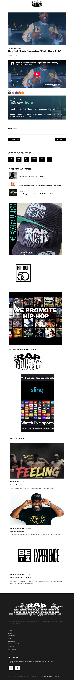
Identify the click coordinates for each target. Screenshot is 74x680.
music (15, 48)
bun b (15, 128)
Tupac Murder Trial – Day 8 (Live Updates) (32, 176)
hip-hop (10, 48)
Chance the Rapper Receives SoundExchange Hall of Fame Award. (40, 185)
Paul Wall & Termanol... (18, 485)
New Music (11, 636)
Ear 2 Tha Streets (13, 644)
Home (10, 630)
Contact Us (12, 649)
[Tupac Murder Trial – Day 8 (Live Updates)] (13, 175)
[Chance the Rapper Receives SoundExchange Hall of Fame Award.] (13, 184)
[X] (9, 92)
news (23, 528)
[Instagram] (13, 92)
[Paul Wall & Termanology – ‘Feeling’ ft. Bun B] (37, 461)
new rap (12, 481)
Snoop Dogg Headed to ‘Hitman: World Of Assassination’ (37, 194)
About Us (11, 646)
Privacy (57, 677)
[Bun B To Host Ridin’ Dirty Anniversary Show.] (37, 509)
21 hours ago (22, 183)
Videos (10, 638)
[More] (22, 92)
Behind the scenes (15, 528)
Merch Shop (12, 652)
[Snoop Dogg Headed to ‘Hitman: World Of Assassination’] (13, 192)
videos (19, 48)
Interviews (11, 641)
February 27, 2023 (13, 55)
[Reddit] (19, 92)
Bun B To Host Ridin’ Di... (19, 531)
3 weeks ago (24, 482)
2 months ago (29, 575)
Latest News (12, 633)
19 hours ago (22, 174)
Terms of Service (47, 677)
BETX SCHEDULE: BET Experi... (22, 578)
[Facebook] (16, 92)
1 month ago (29, 528)
